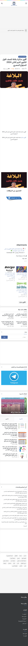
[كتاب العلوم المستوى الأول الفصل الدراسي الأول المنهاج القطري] (22, 456)
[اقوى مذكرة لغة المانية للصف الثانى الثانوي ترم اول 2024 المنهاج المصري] (9, 269)
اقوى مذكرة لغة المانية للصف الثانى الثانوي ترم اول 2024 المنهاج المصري (10, 275)
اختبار (25, 555)
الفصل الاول (24, 558)
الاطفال (16, 555)
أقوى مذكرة (23, 137)
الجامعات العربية (22, 56)
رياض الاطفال (23, 563)
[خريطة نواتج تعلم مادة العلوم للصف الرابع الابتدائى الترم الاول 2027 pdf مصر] (22, 442)
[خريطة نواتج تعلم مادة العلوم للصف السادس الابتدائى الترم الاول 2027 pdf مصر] (22, 434)
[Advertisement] (14, 17)
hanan (23, 69)
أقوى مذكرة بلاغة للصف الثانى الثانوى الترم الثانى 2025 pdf (22, 274)
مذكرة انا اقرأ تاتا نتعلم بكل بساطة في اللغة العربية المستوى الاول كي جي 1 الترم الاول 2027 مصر (10, 448)
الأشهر (7, 419)
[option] (14, 406)
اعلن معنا (24, 616)
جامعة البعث (12, 558)
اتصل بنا (24, 614)
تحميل (18, 558)
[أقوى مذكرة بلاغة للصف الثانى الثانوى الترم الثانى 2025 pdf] (21, 269)
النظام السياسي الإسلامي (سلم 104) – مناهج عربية (21, 314)
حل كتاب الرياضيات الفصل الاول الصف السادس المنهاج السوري (14, 515)
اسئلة (20, 555)
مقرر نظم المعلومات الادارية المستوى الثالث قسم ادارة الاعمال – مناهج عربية (7, 323)
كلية (14, 563)
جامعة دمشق (6, 561)
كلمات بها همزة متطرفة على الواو (18, 412)
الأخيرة (20, 419)
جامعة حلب (13, 561)
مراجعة (5, 563)
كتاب (18, 563)
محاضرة (9, 563)
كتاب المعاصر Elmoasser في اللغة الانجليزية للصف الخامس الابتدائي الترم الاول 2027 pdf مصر (15, 504)
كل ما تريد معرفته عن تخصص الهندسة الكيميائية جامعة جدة (7, 315)
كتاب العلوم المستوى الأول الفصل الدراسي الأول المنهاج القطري (10, 454)
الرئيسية (25, 526)
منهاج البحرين (14, 566)
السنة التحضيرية (10, 555)
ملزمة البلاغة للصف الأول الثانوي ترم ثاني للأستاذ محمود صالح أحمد (14, 250)
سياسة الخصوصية (22, 621)
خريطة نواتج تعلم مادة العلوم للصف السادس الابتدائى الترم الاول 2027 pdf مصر (10, 434)
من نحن (24, 623)
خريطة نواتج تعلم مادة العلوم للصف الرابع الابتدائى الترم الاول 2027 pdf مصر (10, 441)
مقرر (25, 566)
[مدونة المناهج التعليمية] (14, 3)
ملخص (21, 566)
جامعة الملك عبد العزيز (21, 561)
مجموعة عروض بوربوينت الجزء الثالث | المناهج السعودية (21, 323)
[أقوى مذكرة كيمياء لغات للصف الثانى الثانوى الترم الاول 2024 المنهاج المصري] (21, 285)
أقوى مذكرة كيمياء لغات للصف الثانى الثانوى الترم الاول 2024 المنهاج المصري (21, 291)
